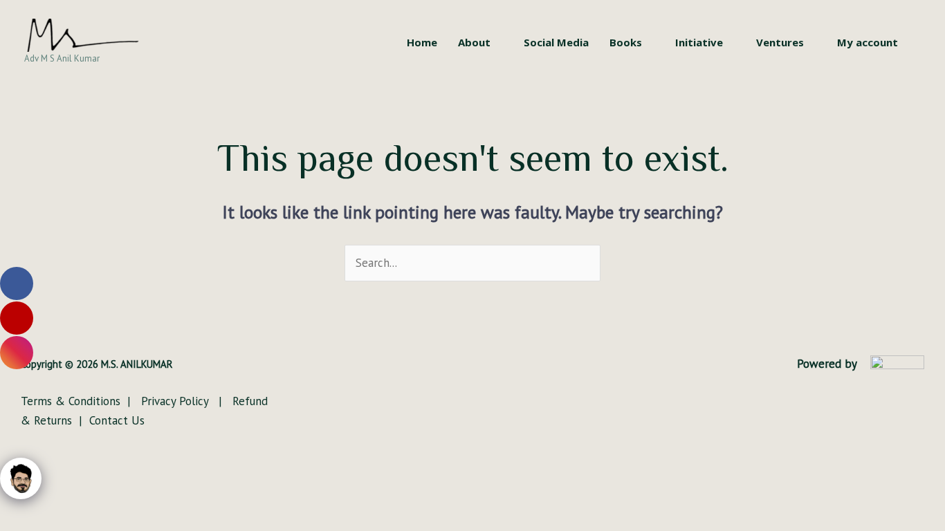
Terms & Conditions (72, 401)
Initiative (699, 42)
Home (422, 42)
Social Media (556, 42)
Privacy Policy (176, 401)
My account (867, 42)
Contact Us (117, 420)
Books (625, 42)
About (474, 42)
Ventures (780, 42)
